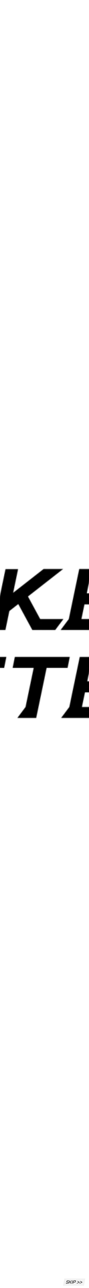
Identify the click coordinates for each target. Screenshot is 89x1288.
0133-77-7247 (21, 1243)
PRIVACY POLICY (15, 1280)
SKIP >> (74, 1282)
